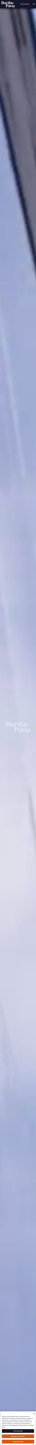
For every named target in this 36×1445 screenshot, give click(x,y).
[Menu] (34, 4)
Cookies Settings (18, 1431)
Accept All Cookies (18, 1441)
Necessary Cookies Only (18, 1436)
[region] (18, 1428)
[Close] (34, 1414)
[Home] (8, 4)
